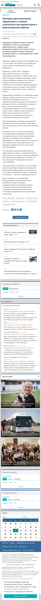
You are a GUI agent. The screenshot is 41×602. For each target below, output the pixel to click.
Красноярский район (18, 201)
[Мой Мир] (21, 209)
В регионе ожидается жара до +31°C (16, 242)
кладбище (6, 201)
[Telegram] (18, 209)
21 (15, 534)
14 (15, 530)
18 (36, 530)
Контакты (5, 543)
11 (36, 527)
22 (20, 534)
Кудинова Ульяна (32, 198)
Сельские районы (31, 201)
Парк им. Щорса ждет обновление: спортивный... (20, 361)
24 (31, 534)
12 (5, 530)
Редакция (12, 543)
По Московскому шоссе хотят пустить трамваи (19, 334)
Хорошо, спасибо (20, 596)
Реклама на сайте (7, 546)
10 (31, 527)
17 (31, 530)
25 (36, 534)
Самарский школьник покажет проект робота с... (19, 348)
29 (10, 523)
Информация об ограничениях (26, 543)
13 (10, 530)
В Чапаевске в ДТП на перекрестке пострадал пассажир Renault (15, 261)
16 (25, 530)
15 (20, 530)
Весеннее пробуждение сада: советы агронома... (20, 311)
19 (5, 534)
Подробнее (20, 562)
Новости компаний (28, 550)
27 (10, 537)
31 (31, 537)
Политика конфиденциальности (11, 550)
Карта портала (23, 546)
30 (15, 523)
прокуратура (20, 198)
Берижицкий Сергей (9, 204)
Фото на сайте (7, 376)
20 (10, 534)
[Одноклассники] (15, 209)
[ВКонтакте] (12, 209)
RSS (16, 546)
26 (5, 537)
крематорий (10, 198)
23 (25, 534)
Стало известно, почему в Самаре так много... (19, 325)
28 (5, 523)
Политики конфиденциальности (15, 589)
